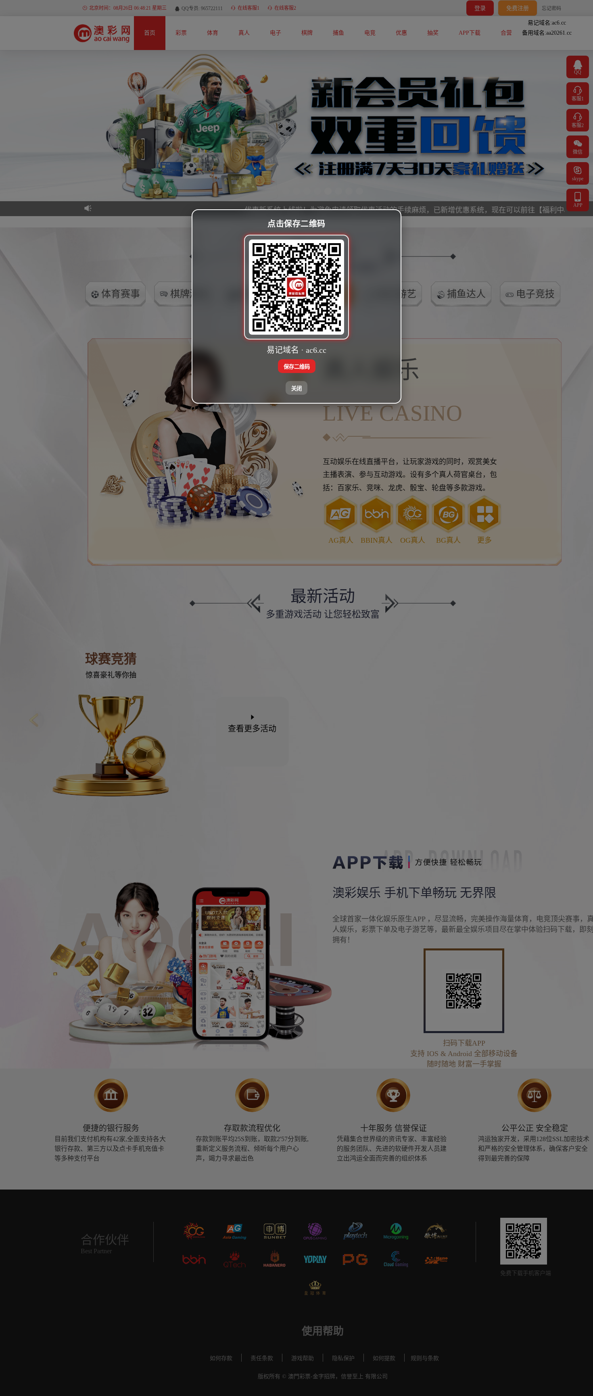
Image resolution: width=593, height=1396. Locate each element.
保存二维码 (297, 367)
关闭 (296, 388)
